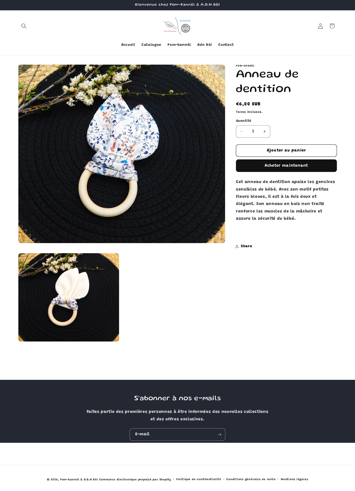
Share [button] (246, 246)
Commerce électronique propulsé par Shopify (135, 479)
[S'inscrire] (219, 434)
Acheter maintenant (286, 166)
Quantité (243, 121)
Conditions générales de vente (251, 479)
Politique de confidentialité (198, 479)
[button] (24, 26)
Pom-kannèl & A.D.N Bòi (79, 479)
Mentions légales (294, 479)
